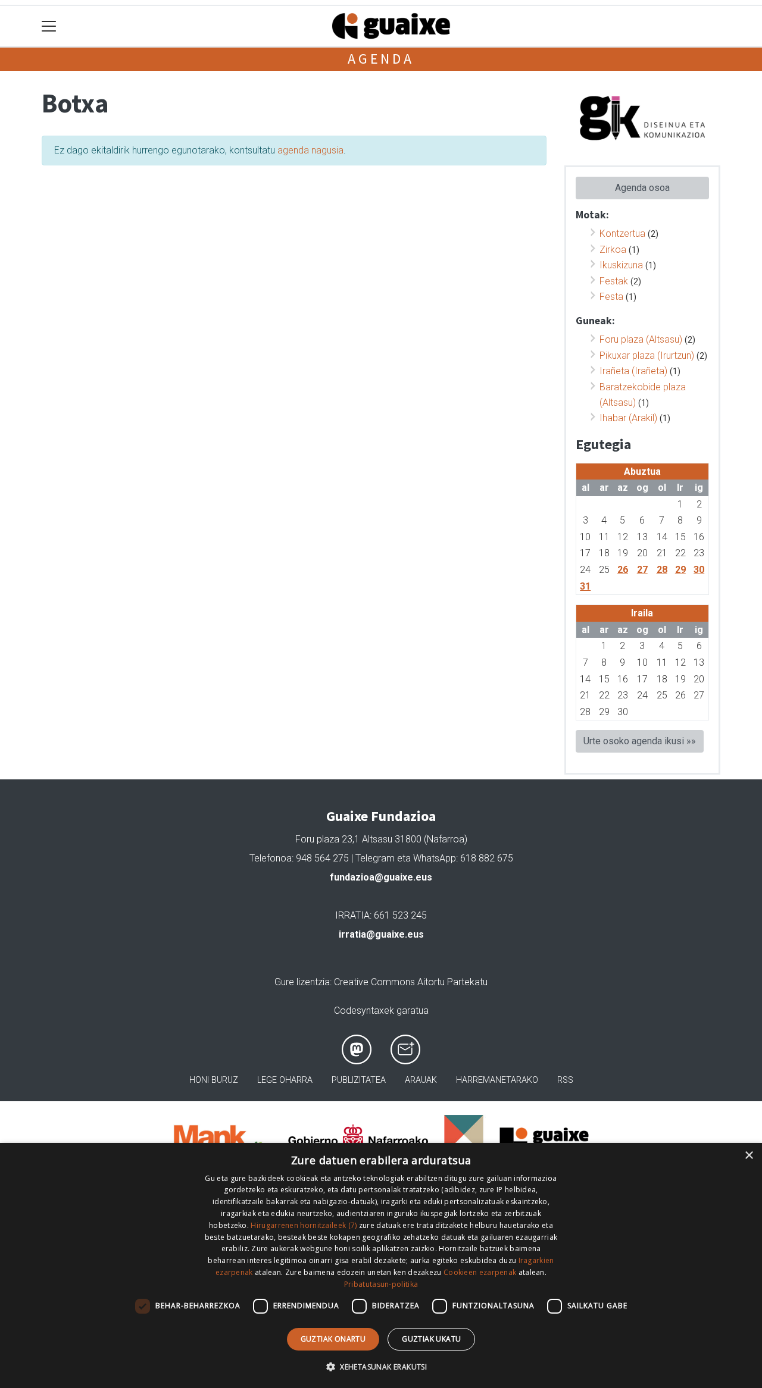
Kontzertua (622, 233)
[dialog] (381, 1265)
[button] (381, 1366)
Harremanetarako (497, 1080)
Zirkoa (612, 249)
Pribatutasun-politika (381, 1284)
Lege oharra (285, 1080)
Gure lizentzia (302, 982)
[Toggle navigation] (49, 26)
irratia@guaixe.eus (381, 934)
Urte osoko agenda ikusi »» (639, 741)
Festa (611, 296)
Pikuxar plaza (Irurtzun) (646, 355)
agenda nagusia (310, 150)
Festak (613, 281)
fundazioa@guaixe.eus (381, 877)
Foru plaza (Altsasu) (640, 339)
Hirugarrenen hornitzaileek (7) (304, 1225)
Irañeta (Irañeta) (633, 371)
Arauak (421, 1080)
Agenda (381, 58)
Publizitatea (359, 1080)
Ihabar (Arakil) (628, 418)
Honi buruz (213, 1080)
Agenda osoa (642, 187)
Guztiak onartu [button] (333, 1339)
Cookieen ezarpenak (480, 1272)
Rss (565, 1080)
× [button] (748, 1155)
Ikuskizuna (621, 265)
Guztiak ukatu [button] (431, 1339)
